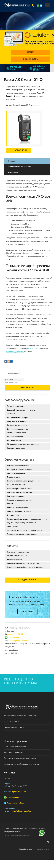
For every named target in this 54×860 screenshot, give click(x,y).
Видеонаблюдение (14, 560)
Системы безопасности (16, 433)
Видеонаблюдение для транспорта (21, 410)
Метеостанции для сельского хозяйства (23, 444)
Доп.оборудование (15, 437)
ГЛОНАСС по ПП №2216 (15, 68)
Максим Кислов (43, 849)
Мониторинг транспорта (17, 556)
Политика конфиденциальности (17, 835)
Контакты (32, 349)
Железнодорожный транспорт (19, 489)
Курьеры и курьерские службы (19, 500)
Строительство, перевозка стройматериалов (25, 530)
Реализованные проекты (14, 727)
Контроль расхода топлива (18, 552)
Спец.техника (12, 527)
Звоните (30, 52)
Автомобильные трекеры (17, 418)
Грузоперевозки (13, 477)
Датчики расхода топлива (17, 429)
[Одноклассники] (8, 361)
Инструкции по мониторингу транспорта (20, 715)
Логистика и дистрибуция (17, 508)
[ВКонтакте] (5, 361)
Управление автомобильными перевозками (25, 567)
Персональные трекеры (16, 421)
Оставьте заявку (30, 59)
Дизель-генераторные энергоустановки (23, 481)
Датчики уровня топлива (17, 425)
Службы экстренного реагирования (21, 523)
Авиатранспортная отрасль (18, 466)
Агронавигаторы (14, 440)
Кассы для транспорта (16, 448)
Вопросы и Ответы (11, 721)
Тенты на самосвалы (15, 406)
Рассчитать (27, 612)
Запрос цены (20, 150)
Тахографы (11, 414)
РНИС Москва (27, 388)
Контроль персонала (15, 496)
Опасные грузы (13, 515)
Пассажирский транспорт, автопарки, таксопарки (27, 519)
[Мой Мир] (11, 361)
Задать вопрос (28, 580)
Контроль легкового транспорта (20, 492)
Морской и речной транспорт (19, 511)
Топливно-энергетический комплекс (22, 534)
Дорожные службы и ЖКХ (17, 485)
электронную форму (15, 352)
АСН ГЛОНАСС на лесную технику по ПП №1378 (39, 68)
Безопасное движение (16, 473)
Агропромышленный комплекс (19, 470)
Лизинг (10, 504)
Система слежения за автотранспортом (23, 563)
